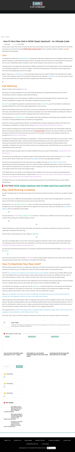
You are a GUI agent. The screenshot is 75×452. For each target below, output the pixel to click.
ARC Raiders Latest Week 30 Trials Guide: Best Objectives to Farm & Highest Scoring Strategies (13, 409)
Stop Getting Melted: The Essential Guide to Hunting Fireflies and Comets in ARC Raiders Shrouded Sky (13, 416)
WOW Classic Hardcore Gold (32, 49)
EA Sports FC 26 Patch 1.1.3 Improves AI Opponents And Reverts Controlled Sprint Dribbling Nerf (13, 424)
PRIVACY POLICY (40, 440)
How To (7, 336)
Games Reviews (32, 336)
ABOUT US (7, 440)
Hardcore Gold (39, 131)
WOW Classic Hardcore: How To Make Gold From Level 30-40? (42, 186)
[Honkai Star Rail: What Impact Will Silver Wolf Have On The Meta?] (60, 343)
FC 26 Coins (45, 444)
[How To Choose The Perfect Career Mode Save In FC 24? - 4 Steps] (14, 343)
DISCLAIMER (28, 440)
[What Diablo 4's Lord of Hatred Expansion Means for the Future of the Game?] (37, 343)
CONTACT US (17, 440)
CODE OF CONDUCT (54, 440)
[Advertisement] (37, 24)
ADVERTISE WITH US (32, 444)
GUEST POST (67, 440)
